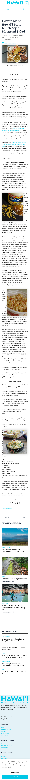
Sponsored (5, 603)
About (3, 727)
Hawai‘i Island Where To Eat (9, 645)
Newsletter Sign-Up (6, 746)
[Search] (24, 9)
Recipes (9, 508)
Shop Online (4, 748)
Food (4, 508)
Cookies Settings (15, 772)
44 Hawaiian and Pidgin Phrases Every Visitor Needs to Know (13, 640)
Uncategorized (6, 547)
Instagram (4, 758)
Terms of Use (4, 735)
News (3, 576)
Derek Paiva (7, 43)
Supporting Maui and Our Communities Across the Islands (13, 550)
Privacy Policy (5, 733)
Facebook (3, 756)
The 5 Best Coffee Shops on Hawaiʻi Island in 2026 (14, 648)
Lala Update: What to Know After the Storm (14, 673)
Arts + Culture (6, 636)
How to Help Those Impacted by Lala (14, 579)
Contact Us (4, 731)
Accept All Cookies (15, 777)
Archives (3, 744)
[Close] (27, 762)
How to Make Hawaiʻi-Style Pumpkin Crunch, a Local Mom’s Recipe (14, 656)
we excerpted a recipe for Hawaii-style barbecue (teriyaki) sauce (14, 144)
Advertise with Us (6, 729)
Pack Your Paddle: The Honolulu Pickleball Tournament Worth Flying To (14, 608)
